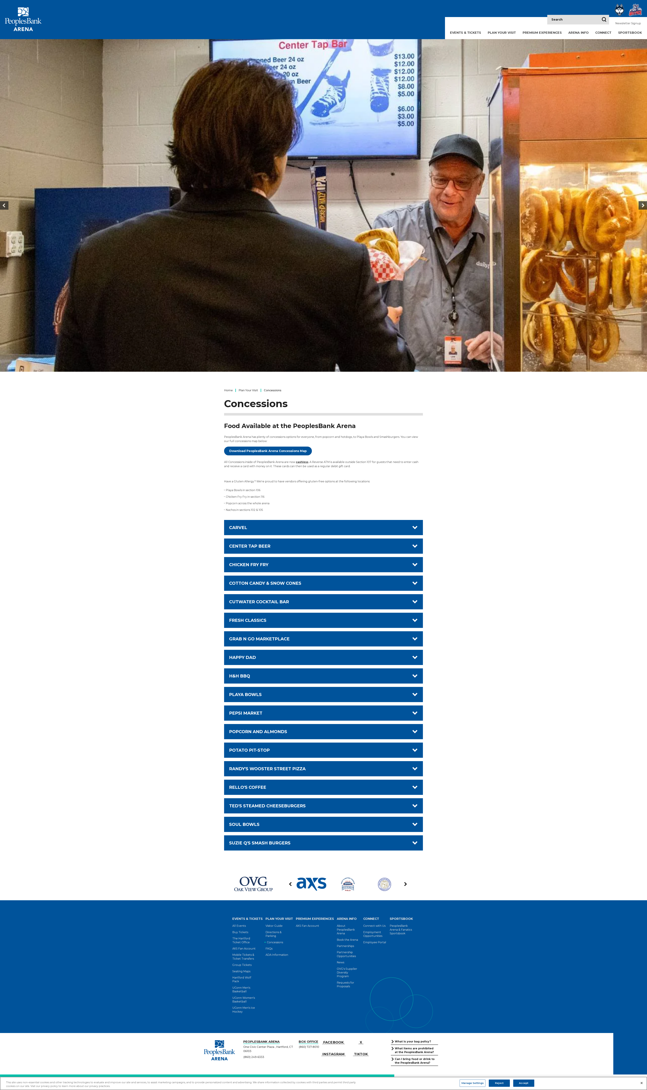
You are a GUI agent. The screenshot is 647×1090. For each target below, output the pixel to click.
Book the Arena (347, 939)
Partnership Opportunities (346, 954)
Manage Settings (472, 1083)
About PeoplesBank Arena (346, 929)
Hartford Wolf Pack (241, 979)
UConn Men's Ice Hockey (243, 1009)
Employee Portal (374, 942)
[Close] (641, 1083)
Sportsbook (630, 33)
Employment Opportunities (372, 934)
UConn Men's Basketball (241, 989)
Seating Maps (241, 971)
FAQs (269, 948)
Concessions (275, 942)
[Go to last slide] (290, 884)
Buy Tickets (240, 932)
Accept (523, 1083)
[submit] (604, 20)
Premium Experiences (542, 33)
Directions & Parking (274, 934)
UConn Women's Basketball (243, 999)
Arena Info (578, 33)
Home (228, 390)
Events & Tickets (465, 33)
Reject (499, 1083)
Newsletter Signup (628, 23)
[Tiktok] (361, 1054)
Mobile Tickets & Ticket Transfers (243, 956)
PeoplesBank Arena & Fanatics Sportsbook (401, 929)
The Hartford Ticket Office (241, 940)
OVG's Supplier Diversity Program (347, 972)
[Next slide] (643, 205)
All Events (239, 925)
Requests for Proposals (345, 984)
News (340, 962)
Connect (603, 33)
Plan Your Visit (502, 33)
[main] (323, 453)
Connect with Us (374, 925)
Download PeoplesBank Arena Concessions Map (268, 451)
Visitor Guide (274, 925)
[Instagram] (333, 1054)
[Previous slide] (4, 205)
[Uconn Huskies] (619, 10)
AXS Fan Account (244, 948)
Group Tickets (242, 965)
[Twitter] (361, 1042)
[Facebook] (333, 1042)
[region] (323, 1083)
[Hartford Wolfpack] (635, 10)
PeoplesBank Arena (23, 19)
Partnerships (345, 946)
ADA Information (277, 954)
